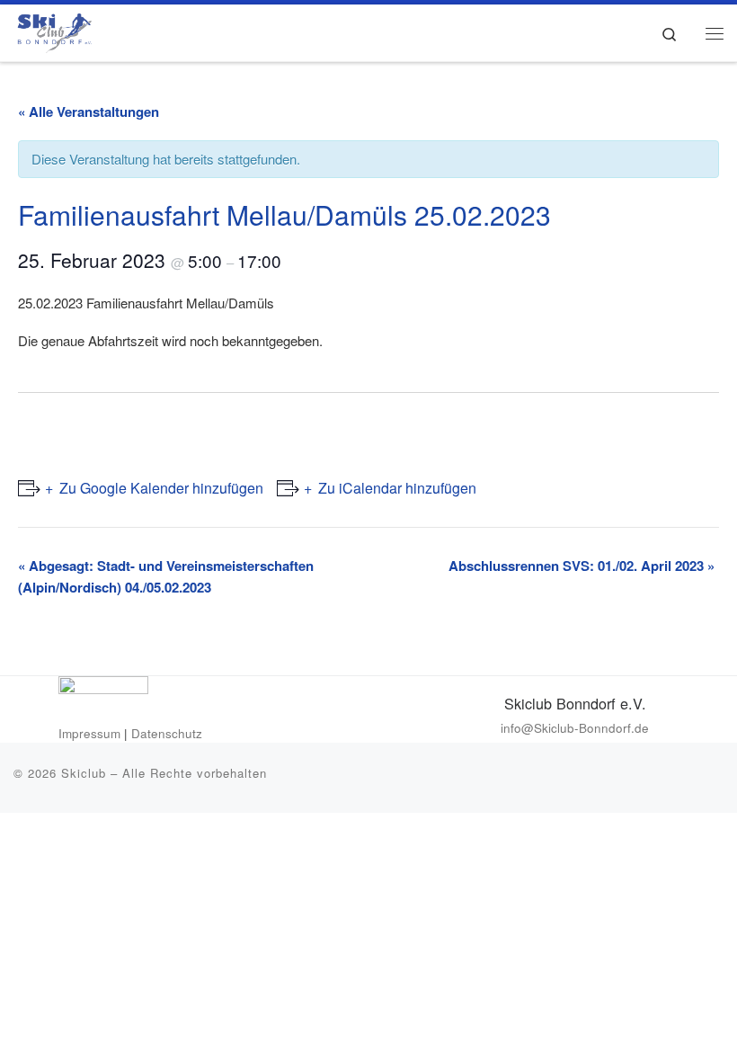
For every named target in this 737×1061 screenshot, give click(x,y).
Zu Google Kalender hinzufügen (161, 487)
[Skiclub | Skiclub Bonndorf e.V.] (52, 28)
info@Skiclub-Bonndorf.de (575, 727)
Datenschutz (166, 733)
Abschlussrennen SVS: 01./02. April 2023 (581, 565)
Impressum (89, 733)
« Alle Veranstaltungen (88, 111)
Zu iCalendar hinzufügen (397, 487)
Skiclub (83, 772)
